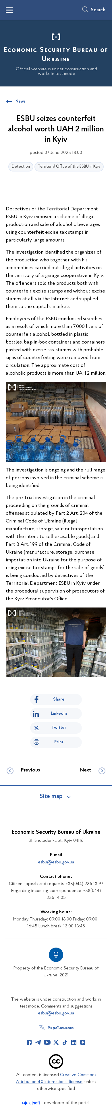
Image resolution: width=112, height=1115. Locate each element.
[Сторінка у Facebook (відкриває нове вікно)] (29, 1042)
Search (98, 10)
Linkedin (59, 713)
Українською (61, 1028)
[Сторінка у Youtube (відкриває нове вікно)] (47, 1042)
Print (58, 742)
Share (59, 699)
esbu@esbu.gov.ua (56, 862)
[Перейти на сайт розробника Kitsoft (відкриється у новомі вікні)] (31, 1103)
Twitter (58, 727)
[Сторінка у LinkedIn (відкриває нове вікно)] (73, 1042)
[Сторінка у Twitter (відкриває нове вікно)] (56, 1042)
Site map (51, 796)
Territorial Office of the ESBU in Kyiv (69, 167)
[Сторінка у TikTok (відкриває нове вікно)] (64, 1042)
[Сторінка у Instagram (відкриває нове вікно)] (82, 1042)
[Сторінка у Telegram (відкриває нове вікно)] (38, 1042)
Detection (21, 167)
